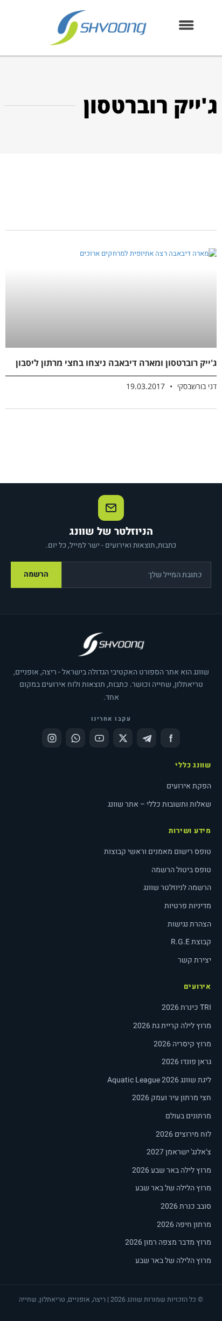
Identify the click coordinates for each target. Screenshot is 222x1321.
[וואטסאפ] (75, 738)
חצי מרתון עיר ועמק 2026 (171, 1097)
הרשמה (36, 574)
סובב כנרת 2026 (186, 1206)
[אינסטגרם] (51, 738)
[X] (123, 738)
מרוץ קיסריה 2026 (182, 1044)
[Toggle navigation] (186, 28)
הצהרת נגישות (189, 924)
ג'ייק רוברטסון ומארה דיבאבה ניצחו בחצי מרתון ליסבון (116, 363)
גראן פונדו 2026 (186, 1061)
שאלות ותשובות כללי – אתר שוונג (159, 804)
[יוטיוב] (99, 738)
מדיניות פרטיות (187, 905)
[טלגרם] (146, 738)
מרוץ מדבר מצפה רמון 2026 (168, 1242)
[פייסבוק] (170, 738)
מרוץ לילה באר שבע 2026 (171, 1170)
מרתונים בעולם (188, 1116)
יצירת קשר (194, 960)
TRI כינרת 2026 (186, 1007)
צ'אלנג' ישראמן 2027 (179, 1152)
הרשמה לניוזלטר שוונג (177, 887)
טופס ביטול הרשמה (181, 869)
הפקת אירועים (188, 786)
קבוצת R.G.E (191, 941)
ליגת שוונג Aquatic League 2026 (159, 1080)
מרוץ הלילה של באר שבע (173, 1188)
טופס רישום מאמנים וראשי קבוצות (157, 851)
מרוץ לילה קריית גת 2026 (172, 1025)
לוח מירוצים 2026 (183, 1134)
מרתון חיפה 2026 (184, 1224)
